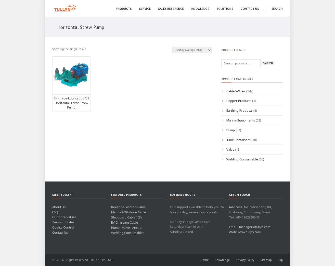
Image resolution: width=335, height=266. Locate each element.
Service (145, 9)
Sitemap (266, 260)
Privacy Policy (245, 260)
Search (277, 9)
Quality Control (63, 227)
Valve (230, 149)
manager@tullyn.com (254, 227)
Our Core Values (64, 217)
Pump (230, 130)
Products (124, 9)
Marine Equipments (240, 120)
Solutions (225, 9)
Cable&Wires (235, 91)
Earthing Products (239, 110)
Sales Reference (171, 9)
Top (280, 260)
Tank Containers (238, 140)
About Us (59, 207)
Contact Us (250, 9)
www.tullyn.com (249, 232)
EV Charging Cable (124, 222)
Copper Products (238, 100)
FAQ (55, 212)
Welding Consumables (127, 232)
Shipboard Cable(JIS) (126, 217)
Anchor (137, 227)
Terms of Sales (63, 222)
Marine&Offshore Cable (128, 212)
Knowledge (200, 9)
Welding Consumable (242, 159)
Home (205, 260)
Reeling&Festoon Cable (128, 207)
